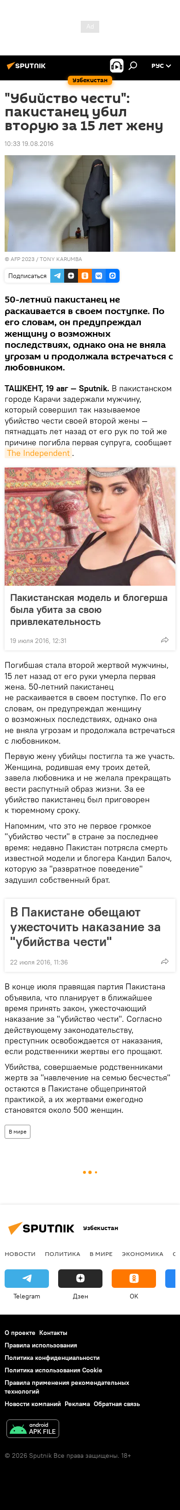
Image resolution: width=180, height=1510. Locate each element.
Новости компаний (33, 1404)
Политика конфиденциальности (52, 1357)
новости (20, 1253)
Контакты (53, 1332)
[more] (165, 640)
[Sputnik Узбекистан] (28, 69)
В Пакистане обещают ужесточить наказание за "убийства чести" (85, 926)
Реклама (77, 1404)
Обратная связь (117, 1404)
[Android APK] (32, 1429)
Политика (62, 1253)
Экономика (142, 1253)
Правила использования (41, 1345)
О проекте (20, 1332)
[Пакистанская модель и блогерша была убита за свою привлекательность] (90, 526)
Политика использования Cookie (53, 1370)
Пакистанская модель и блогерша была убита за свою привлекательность (89, 609)
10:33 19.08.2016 (29, 143)
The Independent (38, 453)
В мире (17, 1131)
